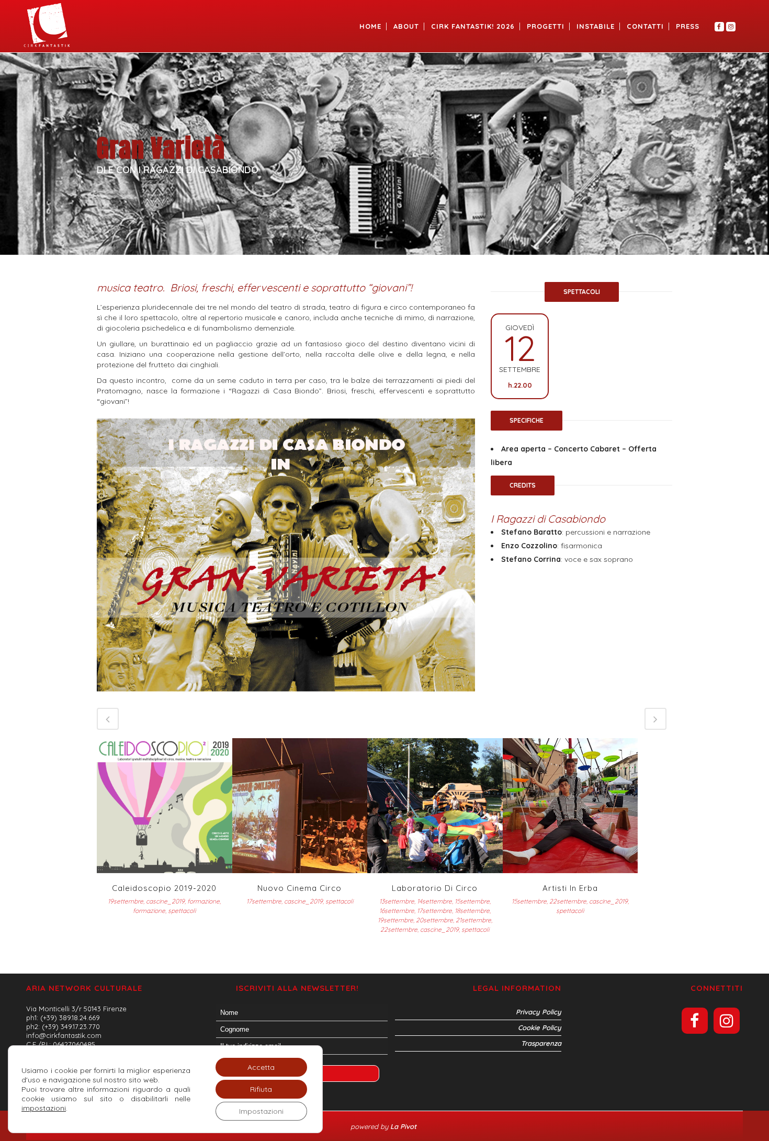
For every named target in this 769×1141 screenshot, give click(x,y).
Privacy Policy (538, 1012)
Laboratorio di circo (435, 888)
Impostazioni (261, 1111)
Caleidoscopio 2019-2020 (164, 888)
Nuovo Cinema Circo (299, 888)
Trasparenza (541, 1043)
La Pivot (404, 1126)
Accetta (261, 1067)
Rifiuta (261, 1089)
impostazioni (43, 1108)
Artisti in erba (570, 888)
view (164, 804)
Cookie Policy (539, 1027)
